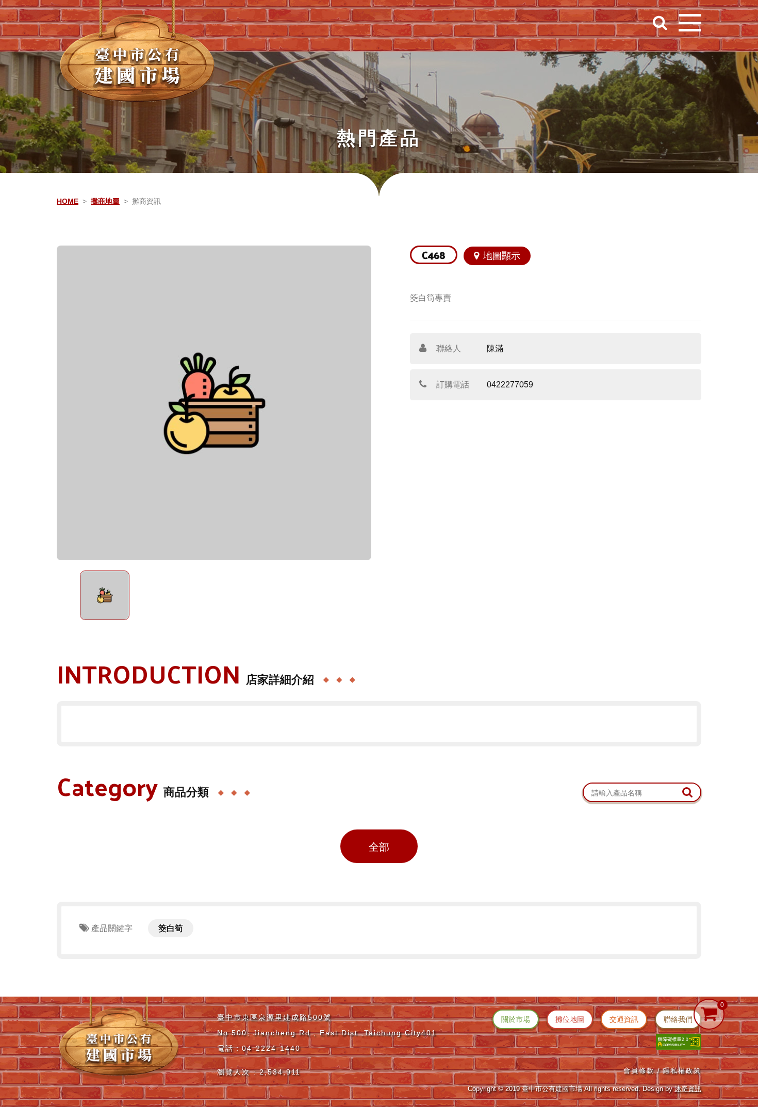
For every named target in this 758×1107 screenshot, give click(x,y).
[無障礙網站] (678, 1041)
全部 (379, 847)
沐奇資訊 (687, 1089)
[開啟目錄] (690, 22)
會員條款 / (642, 1071)
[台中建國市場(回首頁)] (137, 54)
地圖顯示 (501, 256)
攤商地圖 (105, 201)
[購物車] (709, 1014)
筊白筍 (170, 928)
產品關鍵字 (111, 928)
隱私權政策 (682, 1071)
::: (14, 17)
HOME (67, 201)
